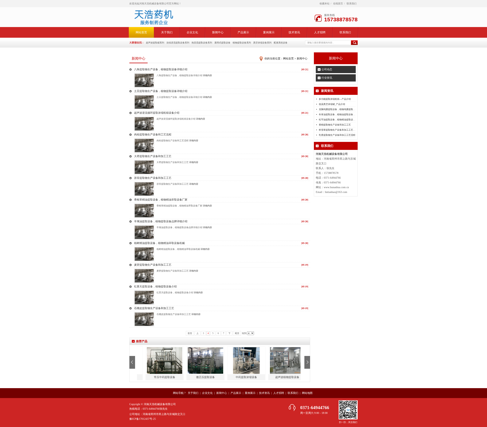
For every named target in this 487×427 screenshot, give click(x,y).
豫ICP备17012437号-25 (142, 418)
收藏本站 (324, 3)
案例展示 (269, 32)
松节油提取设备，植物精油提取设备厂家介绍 (341, 119)
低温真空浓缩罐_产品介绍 (332, 104)
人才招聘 (319, 32)
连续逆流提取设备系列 (177, 42)
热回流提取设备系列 (202, 42)
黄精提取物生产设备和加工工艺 (335, 124)
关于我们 (167, 32)
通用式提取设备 (222, 42)
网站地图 (307, 393)
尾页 (237, 333)
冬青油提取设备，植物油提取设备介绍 (338, 114)
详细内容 (207, 75)
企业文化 (192, 32)
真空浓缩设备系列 (262, 42)
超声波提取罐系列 (155, 42)
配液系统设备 (280, 42)
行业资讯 (326, 77)
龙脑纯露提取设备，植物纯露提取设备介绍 (340, 109)
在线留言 (338, 3)
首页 (190, 333)
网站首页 (288, 58)
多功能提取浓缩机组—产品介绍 (335, 99)
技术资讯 (294, 32)
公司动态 (326, 69)
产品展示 (243, 32)
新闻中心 (218, 32)
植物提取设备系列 (242, 42)
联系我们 (351, 3)
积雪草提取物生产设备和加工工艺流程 (338, 130)
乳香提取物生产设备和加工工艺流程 (337, 135)
